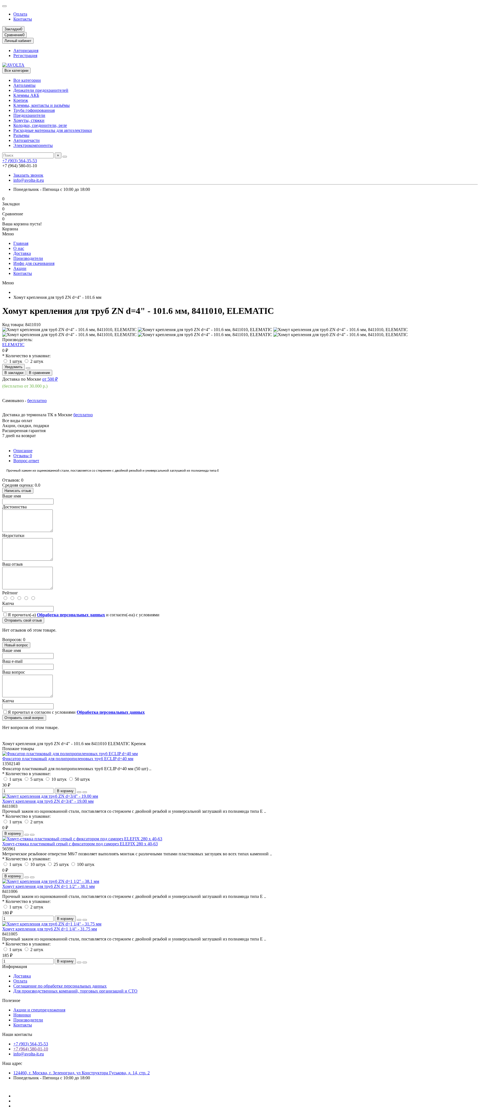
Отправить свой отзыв (23, 620)
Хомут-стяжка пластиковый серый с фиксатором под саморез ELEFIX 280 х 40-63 (80, 843)
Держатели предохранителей (40, 90)
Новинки (22, 1015)
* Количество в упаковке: (26, 355)
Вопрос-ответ (26, 460)
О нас (18, 248)
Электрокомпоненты (33, 145)
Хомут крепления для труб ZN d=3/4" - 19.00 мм (48, 801)
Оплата (20, 14)
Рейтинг (10, 592)
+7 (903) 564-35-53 (19, 160)
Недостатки (13, 535)
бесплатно (37, 400)
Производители (28, 258)
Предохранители (29, 115)
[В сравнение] (84, 792)
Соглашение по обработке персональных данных (60, 986)
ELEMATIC (13, 344)
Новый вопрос (16, 645)
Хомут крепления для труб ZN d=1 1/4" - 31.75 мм (49, 929)
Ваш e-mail (12, 661)
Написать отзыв (17, 491)
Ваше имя (11, 496)
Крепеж (20, 100)
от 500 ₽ (50, 379)
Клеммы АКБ (26, 95)
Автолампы (24, 85)
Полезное (11, 1000)
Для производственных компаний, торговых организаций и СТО (75, 991)
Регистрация (25, 55)
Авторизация (25, 50)
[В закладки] (79, 792)
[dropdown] (4, 6)
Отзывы (22, 455)
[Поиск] (64, 156)
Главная (20, 243)
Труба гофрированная (34, 110)
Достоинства (14, 506)
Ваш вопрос (13, 672)
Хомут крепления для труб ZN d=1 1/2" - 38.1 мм (48, 886)
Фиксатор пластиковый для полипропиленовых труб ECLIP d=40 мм (67, 758)
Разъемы (21, 135)
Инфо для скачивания (33, 263)
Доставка (22, 253)
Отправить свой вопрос (24, 718)
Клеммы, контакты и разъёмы (41, 105)
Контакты (22, 19)
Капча (8, 603)
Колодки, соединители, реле (40, 125)
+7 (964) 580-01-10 (30, 1048)
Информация (14, 966)
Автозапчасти (26, 140)
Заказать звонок (28, 175)
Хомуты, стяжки (28, 120)
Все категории (27, 80)
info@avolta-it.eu (28, 180)
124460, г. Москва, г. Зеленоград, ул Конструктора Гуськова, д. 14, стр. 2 (81, 1072)
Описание (22, 450)
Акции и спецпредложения (39, 1010)
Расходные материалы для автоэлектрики (52, 130)
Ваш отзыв (12, 564)
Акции (19, 268)
